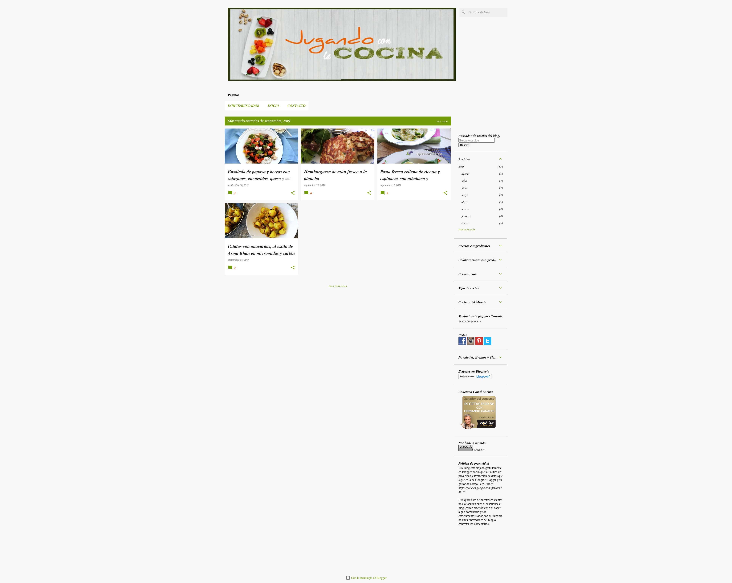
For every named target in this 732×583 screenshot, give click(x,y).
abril (464, 202)
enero (465, 223)
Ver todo (442, 121)
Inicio (273, 105)
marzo (465, 209)
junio (465, 188)
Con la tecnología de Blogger (368, 578)
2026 (461, 167)
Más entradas (338, 286)
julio (464, 181)
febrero (466, 216)
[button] (293, 193)
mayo (465, 195)
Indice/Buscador (243, 105)
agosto (466, 174)
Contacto (296, 105)
